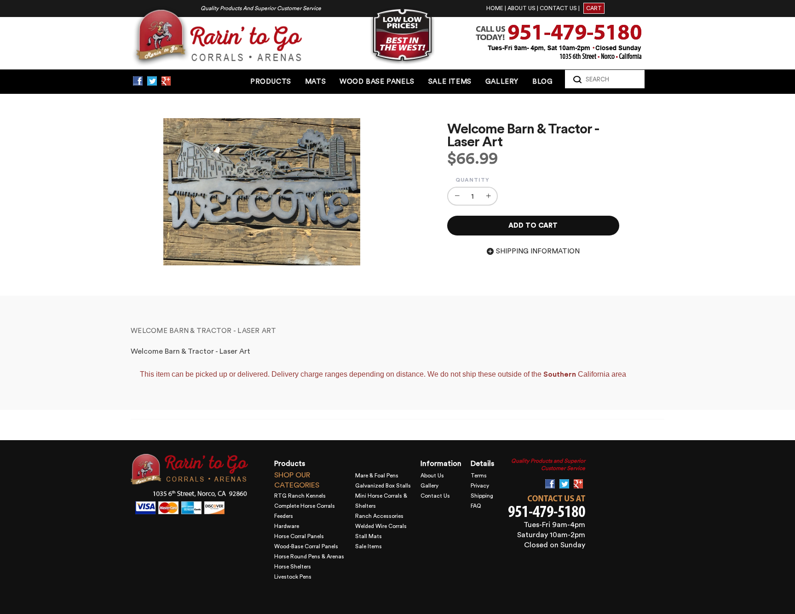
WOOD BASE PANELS (377, 81)
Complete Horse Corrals (304, 506)
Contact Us (435, 496)
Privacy (480, 485)
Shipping (482, 496)
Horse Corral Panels (299, 536)
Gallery (429, 485)
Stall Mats (368, 536)
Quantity (472, 180)
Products (270, 81)
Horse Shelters (292, 566)
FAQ (476, 506)
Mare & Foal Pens (376, 475)
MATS (315, 81)
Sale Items (368, 546)
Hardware (286, 526)
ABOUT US (521, 8)
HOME (494, 8)
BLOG (542, 81)
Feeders (283, 516)
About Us (432, 475)
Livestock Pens (292, 577)
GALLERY (501, 81)
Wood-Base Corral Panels (306, 546)
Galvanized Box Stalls (383, 485)
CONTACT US (558, 8)
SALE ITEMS (450, 81)
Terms (479, 475)
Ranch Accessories (379, 516)
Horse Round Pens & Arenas (309, 556)
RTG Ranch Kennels (300, 496)
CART (594, 8)
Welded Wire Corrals (381, 526)
